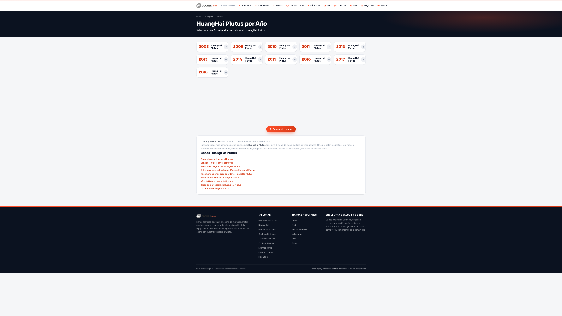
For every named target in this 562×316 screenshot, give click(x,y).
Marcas (279, 5)
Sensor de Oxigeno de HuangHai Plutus (220, 166)
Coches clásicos (266, 243)
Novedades (263, 5)
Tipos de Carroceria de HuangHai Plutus (221, 184)
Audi (294, 225)
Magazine (369, 5)
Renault (295, 243)
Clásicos (341, 5)
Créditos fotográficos (357, 268)
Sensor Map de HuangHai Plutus (217, 159)
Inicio (198, 16)
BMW (294, 220)
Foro (355, 5)
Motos (384, 5)
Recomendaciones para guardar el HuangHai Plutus (226, 173)
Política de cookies (339, 268)
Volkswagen (297, 234)
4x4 (328, 5)
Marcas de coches (266, 229)
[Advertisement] (281, 101)
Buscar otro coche (282, 129)
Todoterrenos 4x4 (266, 238)
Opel (294, 238)
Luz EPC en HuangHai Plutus (215, 188)
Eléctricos (315, 5)
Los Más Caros (297, 5)
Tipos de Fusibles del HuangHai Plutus (220, 177)
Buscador (247, 5)
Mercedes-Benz (299, 229)
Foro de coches (265, 252)
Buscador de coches (267, 220)
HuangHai (209, 16)
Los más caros (265, 248)
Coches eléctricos (266, 234)
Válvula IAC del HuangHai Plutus (217, 181)
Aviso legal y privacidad (321, 268)
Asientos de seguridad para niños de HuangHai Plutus (228, 170)
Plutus (220, 16)
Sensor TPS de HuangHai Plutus (217, 162)
